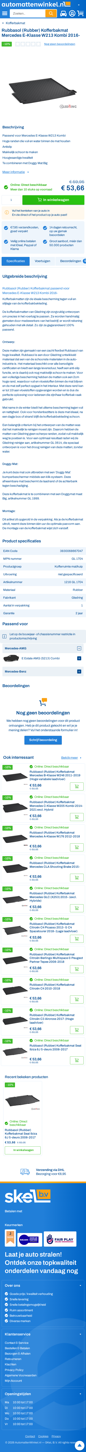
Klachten (10, 1364)
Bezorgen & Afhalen (17, 1353)
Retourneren (13, 1359)
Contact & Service (16, 1342)
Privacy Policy (14, 1370)
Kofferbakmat (15, 23)
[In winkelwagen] (77, 786)
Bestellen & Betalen (17, 1348)
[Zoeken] (51, 13)
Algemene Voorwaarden (20, 1375)
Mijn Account (13, 1380)
